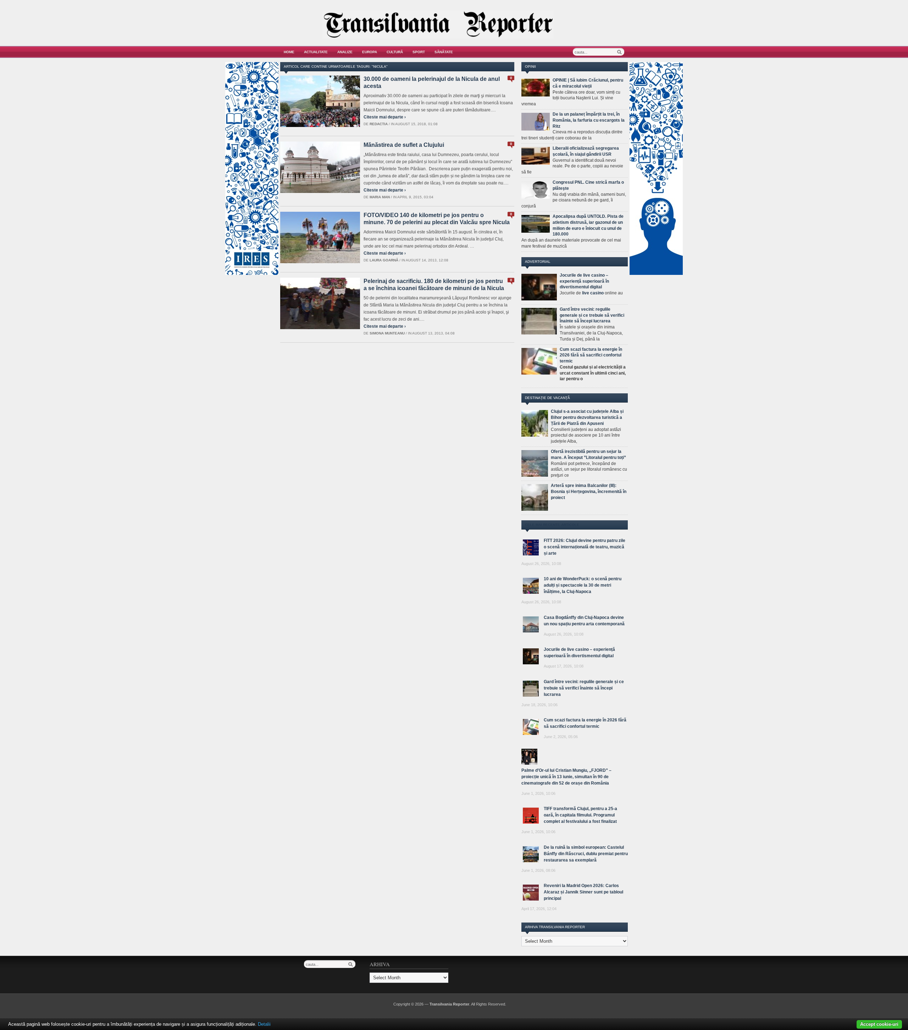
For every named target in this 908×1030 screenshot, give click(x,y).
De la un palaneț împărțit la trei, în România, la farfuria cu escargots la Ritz (589, 120)
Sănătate (443, 52)
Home (289, 52)
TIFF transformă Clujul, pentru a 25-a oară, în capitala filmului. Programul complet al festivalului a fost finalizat (580, 815)
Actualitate (316, 52)
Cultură (395, 52)
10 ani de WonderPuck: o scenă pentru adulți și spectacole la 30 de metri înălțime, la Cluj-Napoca (582, 585)
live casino (593, 292)
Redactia (379, 124)
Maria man (380, 197)
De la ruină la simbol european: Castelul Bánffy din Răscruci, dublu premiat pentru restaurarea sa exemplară (586, 854)
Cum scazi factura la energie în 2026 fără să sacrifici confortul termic (591, 355)
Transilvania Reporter (449, 1004)
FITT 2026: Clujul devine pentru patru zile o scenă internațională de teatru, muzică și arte (584, 547)
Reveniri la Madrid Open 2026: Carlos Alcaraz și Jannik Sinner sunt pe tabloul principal (583, 892)
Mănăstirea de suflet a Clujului (404, 145)
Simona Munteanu (387, 333)
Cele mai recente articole (552, 525)
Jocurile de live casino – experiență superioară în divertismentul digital (584, 281)
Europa (369, 52)
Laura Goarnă (384, 260)
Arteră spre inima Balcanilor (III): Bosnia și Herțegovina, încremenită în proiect (588, 491)
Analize (345, 52)
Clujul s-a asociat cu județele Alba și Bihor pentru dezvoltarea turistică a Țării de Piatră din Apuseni (587, 417)
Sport (419, 52)
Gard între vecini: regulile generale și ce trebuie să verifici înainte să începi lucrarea (592, 315)
